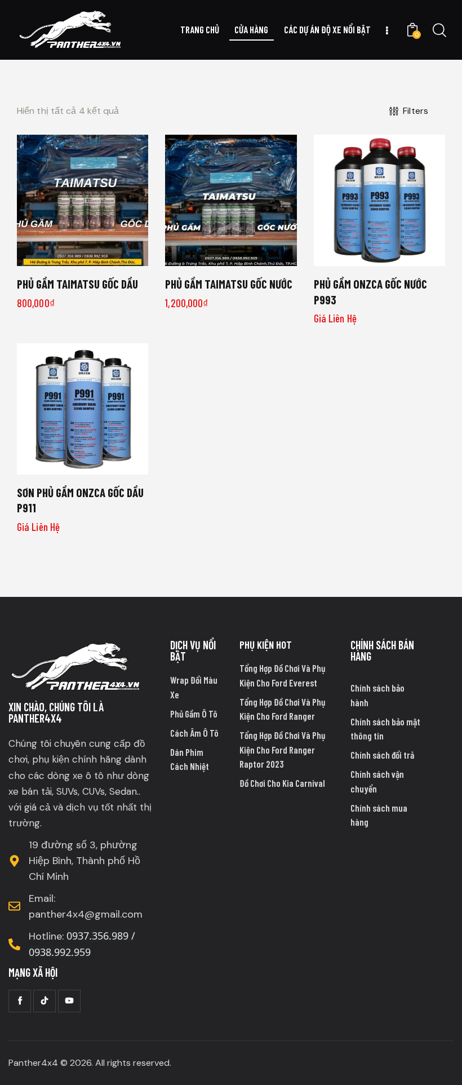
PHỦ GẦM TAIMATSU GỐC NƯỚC (228, 284)
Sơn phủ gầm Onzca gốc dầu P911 (80, 500)
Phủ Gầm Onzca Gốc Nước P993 (370, 291)
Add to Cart (82, 257)
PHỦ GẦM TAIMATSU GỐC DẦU (77, 284)
